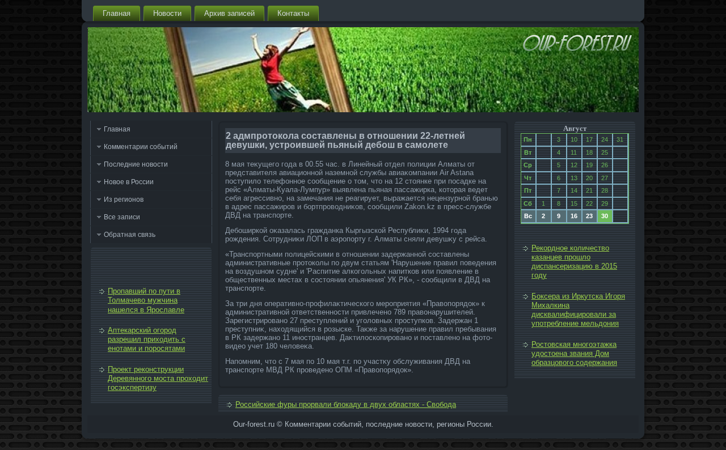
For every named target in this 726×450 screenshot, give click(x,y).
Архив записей (229, 13)
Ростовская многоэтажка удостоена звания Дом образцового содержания (574, 353)
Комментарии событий (141, 147)
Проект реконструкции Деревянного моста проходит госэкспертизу (158, 378)
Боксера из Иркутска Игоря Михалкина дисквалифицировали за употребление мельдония (578, 310)
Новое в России (129, 182)
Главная (116, 13)
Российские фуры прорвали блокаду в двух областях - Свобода (345, 404)
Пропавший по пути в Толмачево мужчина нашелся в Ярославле (146, 300)
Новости (167, 13)
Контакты (293, 13)
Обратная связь (129, 235)
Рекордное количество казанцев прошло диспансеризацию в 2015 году (574, 262)
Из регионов (123, 199)
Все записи (122, 217)
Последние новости (136, 164)
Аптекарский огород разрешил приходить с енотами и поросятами (146, 339)
